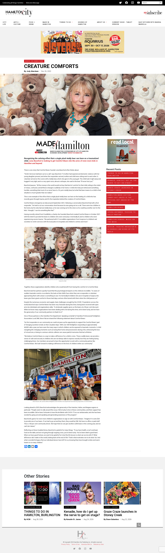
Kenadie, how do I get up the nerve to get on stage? (82, 512)
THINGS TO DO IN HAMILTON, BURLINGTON (42, 512)
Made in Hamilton (47, 23)
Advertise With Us (86, 543)
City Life (4, 23)
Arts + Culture (17, 23)
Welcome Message (32, 3)
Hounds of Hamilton (82, 23)
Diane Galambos (112, 518)
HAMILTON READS (116, 206)
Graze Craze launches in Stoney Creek (120, 512)
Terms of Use (76, 543)
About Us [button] (101, 22)
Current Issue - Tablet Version (122, 23)
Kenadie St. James (73, 518)
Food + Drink (32, 23)
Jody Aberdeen (32, 70)
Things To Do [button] (65, 22)
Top (139, 524)
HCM (28, 518)
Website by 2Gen (99, 543)
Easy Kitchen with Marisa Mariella (150, 23)
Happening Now (32, 506)
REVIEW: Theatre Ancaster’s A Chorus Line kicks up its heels (122, 228)
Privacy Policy (65, 543)
